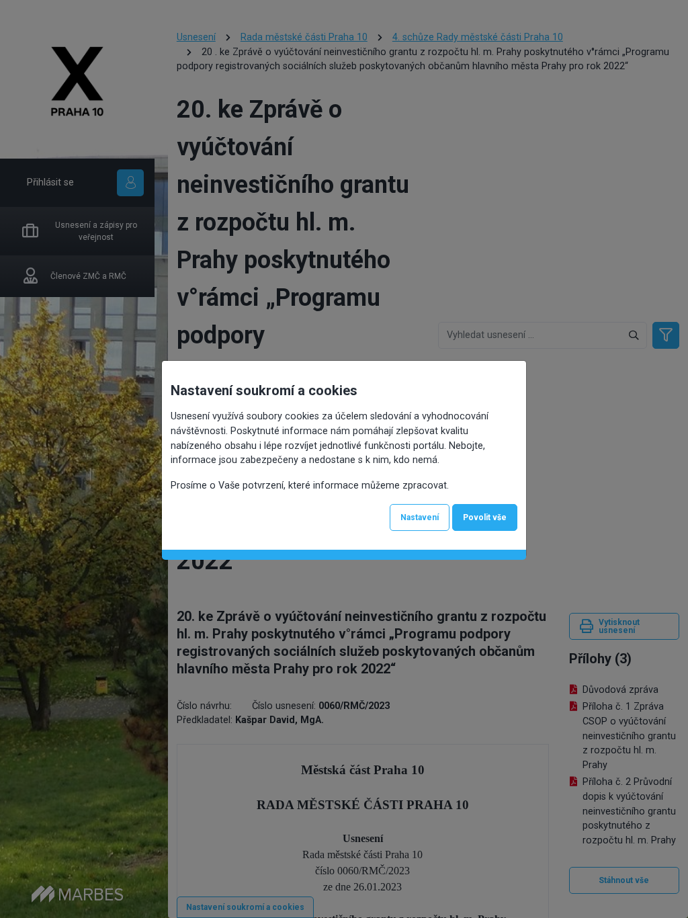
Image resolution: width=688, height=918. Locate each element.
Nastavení (419, 517)
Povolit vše (485, 517)
